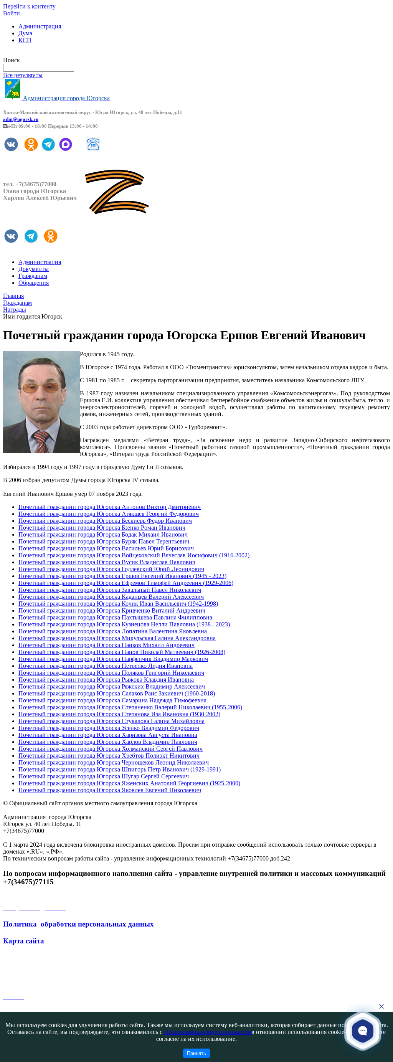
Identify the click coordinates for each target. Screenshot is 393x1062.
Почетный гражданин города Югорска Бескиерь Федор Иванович (105, 520)
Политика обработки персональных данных (78, 924)
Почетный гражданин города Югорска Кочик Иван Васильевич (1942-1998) (118, 603)
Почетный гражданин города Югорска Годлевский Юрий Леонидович (111, 569)
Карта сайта (23, 941)
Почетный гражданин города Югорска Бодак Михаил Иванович (103, 534)
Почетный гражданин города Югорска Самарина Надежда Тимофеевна (112, 700)
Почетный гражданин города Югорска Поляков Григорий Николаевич (111, 672)
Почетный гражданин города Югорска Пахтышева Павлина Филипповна (115, 617)
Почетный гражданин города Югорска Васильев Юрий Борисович (106, 548)
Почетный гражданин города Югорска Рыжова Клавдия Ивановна (106, 679)
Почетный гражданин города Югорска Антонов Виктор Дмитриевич (109, 507)
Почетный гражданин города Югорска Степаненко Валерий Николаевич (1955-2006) (130, 707)
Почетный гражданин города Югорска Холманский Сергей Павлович (110, 748)
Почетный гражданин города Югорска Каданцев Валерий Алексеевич (111, 596)
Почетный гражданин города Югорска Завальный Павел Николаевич (109, 589)
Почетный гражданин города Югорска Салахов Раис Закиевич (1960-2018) (116, 693)
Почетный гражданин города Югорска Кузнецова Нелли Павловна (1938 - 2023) (124, 624)
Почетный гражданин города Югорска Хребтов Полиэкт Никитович (109, 755)
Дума (25, 33)
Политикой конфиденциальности (207, 1032)
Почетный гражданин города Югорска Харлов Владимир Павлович (107, 741)
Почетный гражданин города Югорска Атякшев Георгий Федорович (108, 513)
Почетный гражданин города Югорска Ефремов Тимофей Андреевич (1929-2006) (125, 583)
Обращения (33, 282)
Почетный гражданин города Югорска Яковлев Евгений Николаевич (109, 790)
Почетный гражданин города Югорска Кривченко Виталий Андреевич (111, 610)
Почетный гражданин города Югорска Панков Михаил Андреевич (106, 645)
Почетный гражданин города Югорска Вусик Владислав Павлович (106, 562)
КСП (24, 40)
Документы (33, 269)
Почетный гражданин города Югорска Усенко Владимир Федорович (108, 728)
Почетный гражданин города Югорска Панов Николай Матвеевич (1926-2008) (121, 652)
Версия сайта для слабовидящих (45, 53)
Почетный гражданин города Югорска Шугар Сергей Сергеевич (103, 776)
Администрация (39, 26)
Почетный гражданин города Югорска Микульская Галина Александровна (117, 638)
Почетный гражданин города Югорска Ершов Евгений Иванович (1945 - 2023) (122, 576)
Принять (196, 1053)
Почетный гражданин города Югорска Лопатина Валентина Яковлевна (112, 631)
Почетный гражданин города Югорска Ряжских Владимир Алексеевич (111, 686)
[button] (362, 1031)
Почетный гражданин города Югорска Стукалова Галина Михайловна (111, 721)
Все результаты (23, 75)
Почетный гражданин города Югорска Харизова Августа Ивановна (107, 735)
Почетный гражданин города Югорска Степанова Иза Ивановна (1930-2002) (119, 714)
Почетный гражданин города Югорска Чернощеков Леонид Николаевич (113, 762)
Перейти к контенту (29, 6)
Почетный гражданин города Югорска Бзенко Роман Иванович (101, 527)
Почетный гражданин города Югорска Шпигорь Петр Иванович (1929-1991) (119, 769)
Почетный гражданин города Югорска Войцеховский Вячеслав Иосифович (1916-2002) (133, 555)
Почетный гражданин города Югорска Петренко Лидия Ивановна (105, 665)
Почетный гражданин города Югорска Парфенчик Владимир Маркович (113, 659)
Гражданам (32, 276)
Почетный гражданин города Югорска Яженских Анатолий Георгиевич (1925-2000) (129, 783)
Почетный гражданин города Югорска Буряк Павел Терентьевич (103, 541)
